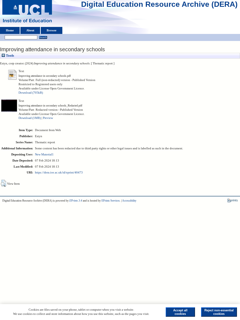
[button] (3, 183)
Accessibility (129, 200)
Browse (51, 30)
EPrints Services (110, 200)
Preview (48, 118)
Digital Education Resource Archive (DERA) (159, 5)
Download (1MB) (30, 118)
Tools (9, 55)
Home (10, 30)
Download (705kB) (31, 92)
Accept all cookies (180, 312)
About (30, 30)
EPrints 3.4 (75, 200)
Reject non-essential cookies (219, 312)
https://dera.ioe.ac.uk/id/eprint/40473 (59, 172)
